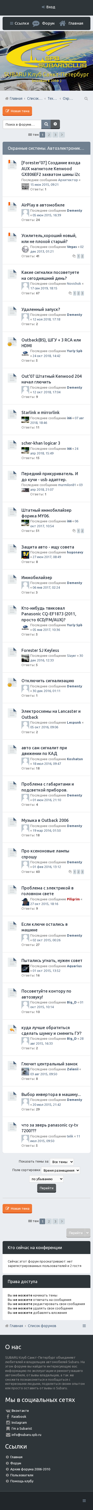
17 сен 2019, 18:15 (43, 288)
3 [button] (55, 135)
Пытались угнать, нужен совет (51, 960)
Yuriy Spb (74, 351)
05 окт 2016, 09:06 (44, 727)
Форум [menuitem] (48, 23)
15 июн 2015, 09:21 (44, 184)
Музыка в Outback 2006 (44, 820)
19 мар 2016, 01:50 (47, 830)
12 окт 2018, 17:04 (46, 392)
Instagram (19, 1422)
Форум (15, 1463)
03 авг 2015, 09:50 (43, 1074)
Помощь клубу (21, 1481)
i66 (69, 418)
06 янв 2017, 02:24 (46, 587)
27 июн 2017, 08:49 (47, 557)
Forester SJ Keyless (40, 650)
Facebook (19, 1416)
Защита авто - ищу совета (47, 547)
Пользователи (21, 1475)
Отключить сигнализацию (47, 680)
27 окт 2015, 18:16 (44, 904)
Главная (75, 23)
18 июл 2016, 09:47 (47, 763)
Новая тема (19, 111)
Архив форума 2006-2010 (30, 1469)
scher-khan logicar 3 (40, 443)
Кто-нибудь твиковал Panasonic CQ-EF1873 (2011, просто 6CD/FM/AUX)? (48, 614)
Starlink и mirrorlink (40, 412)
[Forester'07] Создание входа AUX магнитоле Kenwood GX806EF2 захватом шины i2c (50, 168)
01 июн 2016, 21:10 (47, 800)
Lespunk (74, 722)
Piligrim (73, 899)
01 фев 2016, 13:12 (47, 866)
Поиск (46, 124)
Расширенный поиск (55, 124)
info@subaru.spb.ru (26, 1434)
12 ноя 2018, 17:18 (46, 319)
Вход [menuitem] (51, 7)
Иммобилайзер (36, 577)
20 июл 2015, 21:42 (47, 1104)
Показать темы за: (34, 1161)
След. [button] (62, 135)
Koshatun (75, 759)
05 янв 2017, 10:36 (46, 629)
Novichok (74, 283)
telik (70, 1136)
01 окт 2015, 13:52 (46, 970)
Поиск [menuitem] (86, 98)
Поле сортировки (26, 1170)
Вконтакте (20, 1410)
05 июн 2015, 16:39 (47, 215)
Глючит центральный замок (49, 1064)
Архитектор (68, 180)
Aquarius (74, 966)
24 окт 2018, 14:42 (46, 356)
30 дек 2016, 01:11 (46, 691)
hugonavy (75, 552)
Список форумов (42, 1326)
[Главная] (46, 66)
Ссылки (22, 23)
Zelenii (73, 1069)
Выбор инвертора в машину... (51, 1094)
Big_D (72, 1002)
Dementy (74, 210)
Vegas (72, 246)
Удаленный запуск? (40, 309)
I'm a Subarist (22, 1428)
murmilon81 (67, 485)
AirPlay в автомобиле (43, 205)
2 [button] (49, 135)
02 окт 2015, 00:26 (46, 940)
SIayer (71, 655)
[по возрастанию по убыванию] (46, 1179)
